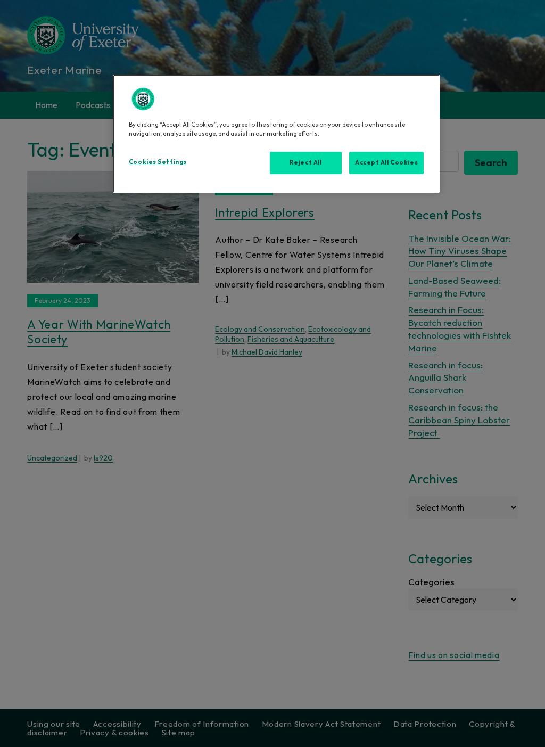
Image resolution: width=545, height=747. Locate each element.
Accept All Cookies (386, 162)
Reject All (306, 162)
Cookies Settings (158, 162)
